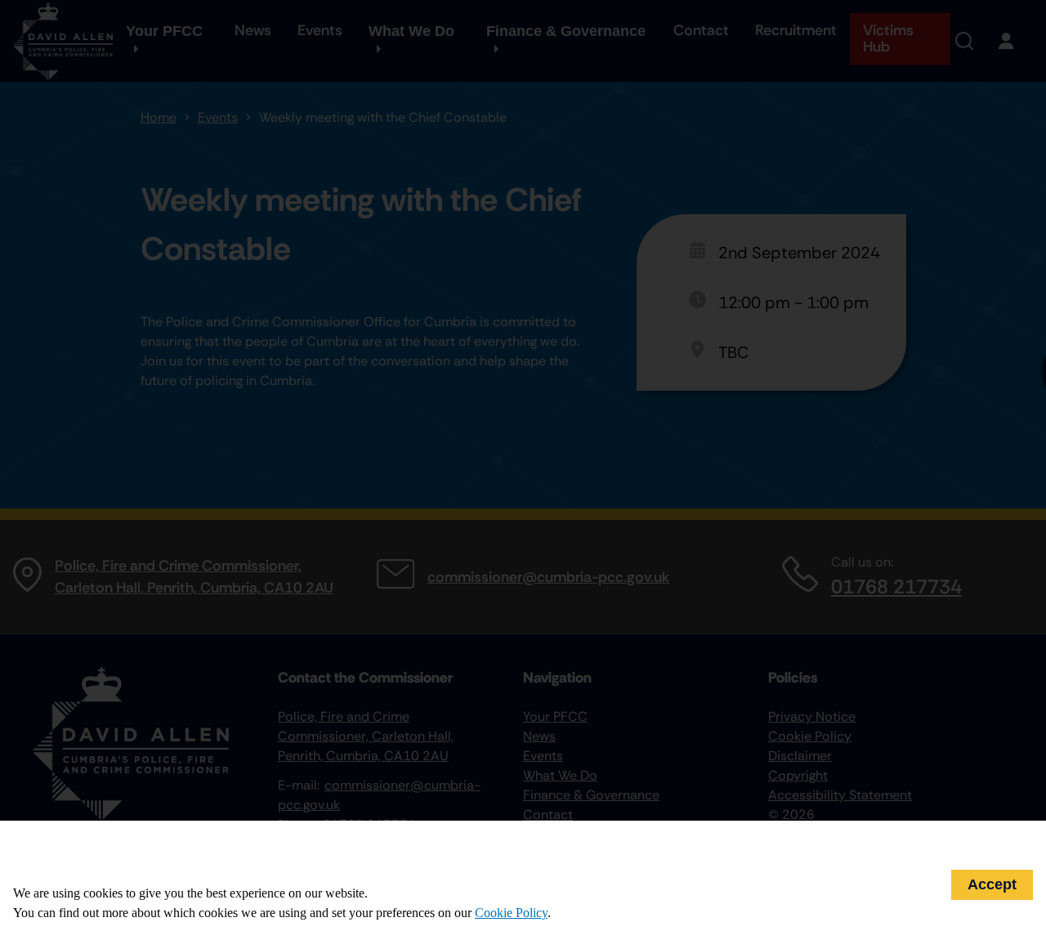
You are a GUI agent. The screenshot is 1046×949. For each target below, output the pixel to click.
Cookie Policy (511, 913)
